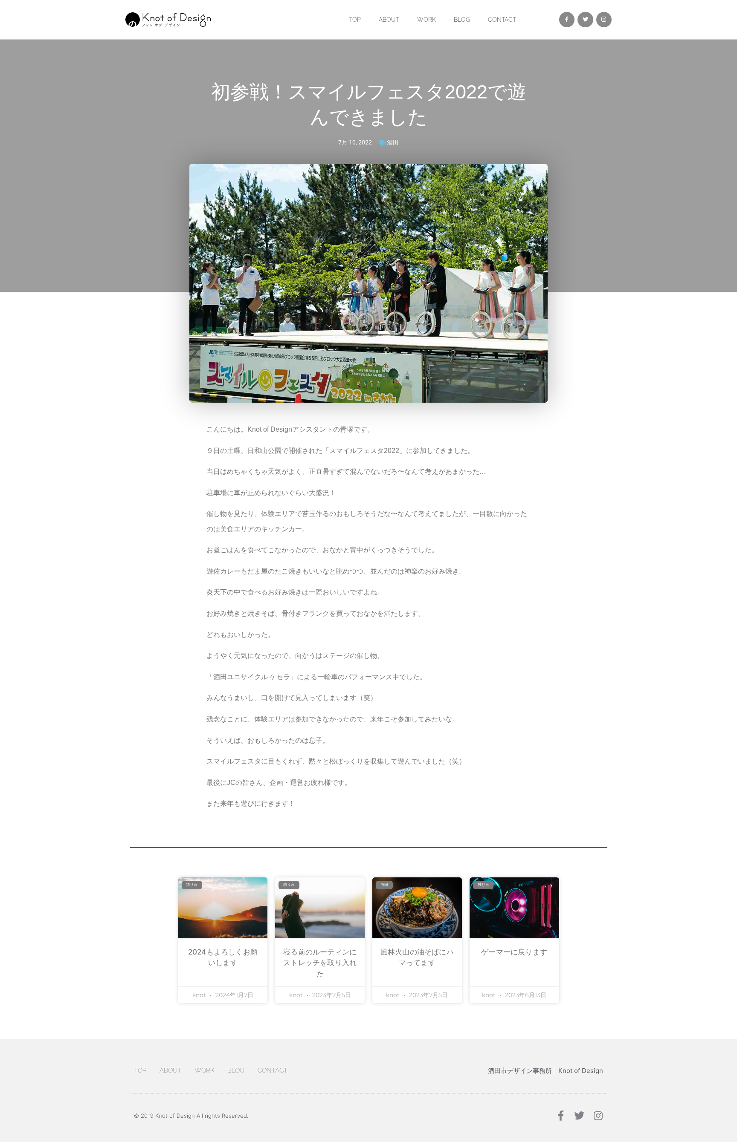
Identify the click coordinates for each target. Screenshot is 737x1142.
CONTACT (502, 19)
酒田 (393, 142)
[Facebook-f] (567, 19)
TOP (355, 19)
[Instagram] (604, 19)
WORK (426, 19)
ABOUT (389, 19)
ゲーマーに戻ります (514, 952)
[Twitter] (585, 19)
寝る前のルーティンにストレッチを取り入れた (320, 963)
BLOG (462, 19)
